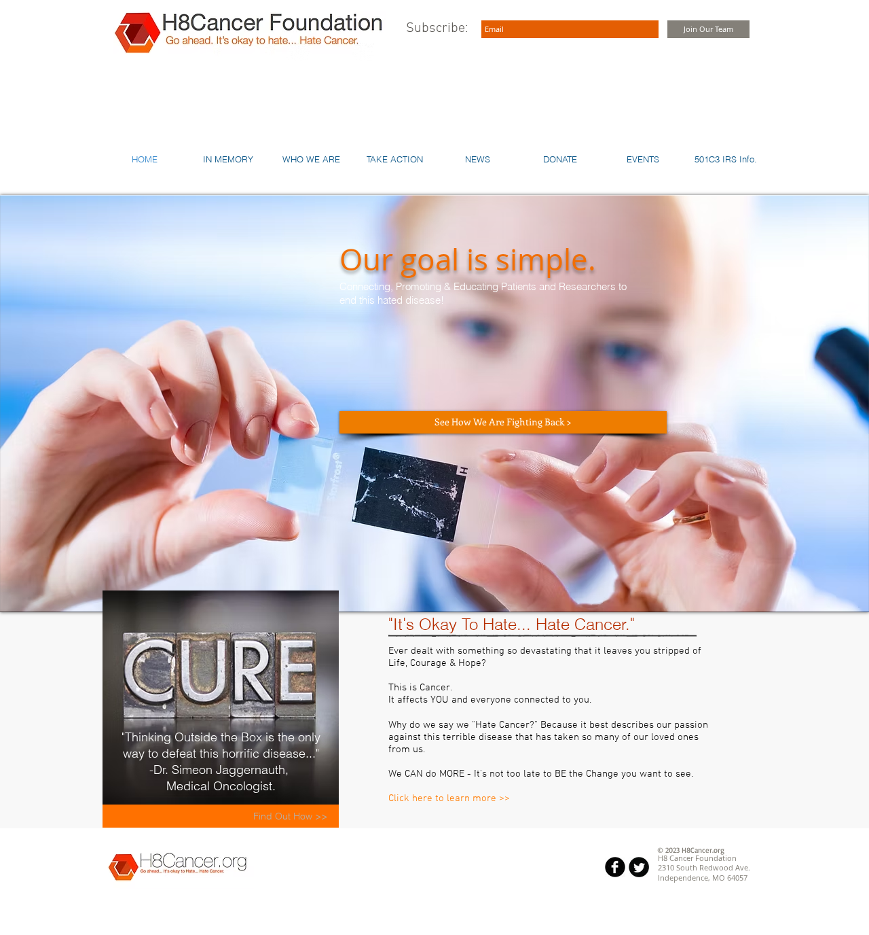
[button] (725, 159)
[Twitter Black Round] (639, 867)
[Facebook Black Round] (615, 867)
